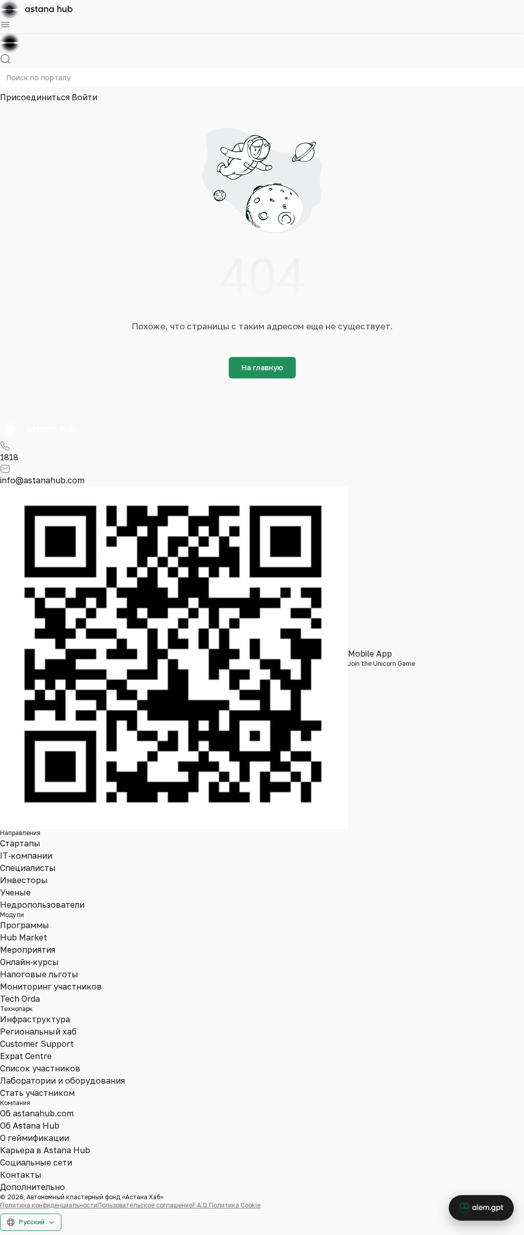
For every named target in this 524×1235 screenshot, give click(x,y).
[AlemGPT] (481, 1208)
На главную (262, 367)
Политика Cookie (234, 1205)
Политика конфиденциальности (48, 1205)
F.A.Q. (200, 1205)
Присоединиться (36, 97)
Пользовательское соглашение (144, 1205)
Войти (84, 97)
